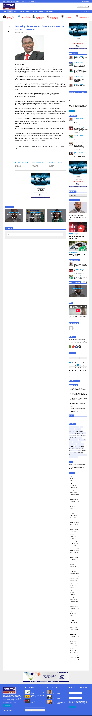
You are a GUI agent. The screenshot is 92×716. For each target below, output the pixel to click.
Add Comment (9, 28)
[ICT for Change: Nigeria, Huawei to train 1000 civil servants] (49, 697)
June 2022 (72, 587)
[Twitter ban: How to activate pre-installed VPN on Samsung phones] (27, 692)
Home (4, 1)
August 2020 (73, 638)
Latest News (11, 212)
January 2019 (73, 655)
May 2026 (72, 483)
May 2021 (72, 617)
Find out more (7, 705)
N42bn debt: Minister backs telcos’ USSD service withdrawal (22, 163)
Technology (21, 11)
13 (78, 365)
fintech (76, 437)
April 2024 (72, 538)
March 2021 (72, 622)
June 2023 (72, 562)
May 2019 (72, 648)
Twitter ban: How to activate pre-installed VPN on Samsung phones (37, 692)
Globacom (71, 439)
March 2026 (72, 487)
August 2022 (73, 583)
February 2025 (73, 517)
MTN (76, 446)
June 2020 (72, 643)
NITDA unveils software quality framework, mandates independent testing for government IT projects (80, 146)
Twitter (76, 456)
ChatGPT (81, 431)
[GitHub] (79, 346)
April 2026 (72, 485)
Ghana (80, 437)
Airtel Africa (71, 429)
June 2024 (72, 534)
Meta (74, 442)
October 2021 (73, 606)
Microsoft (79, 442)
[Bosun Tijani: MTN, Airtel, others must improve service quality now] (48, 16)
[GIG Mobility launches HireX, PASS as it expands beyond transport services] (62, 16)
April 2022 (72, 592)
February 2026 (73, 490)
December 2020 (73, 629)
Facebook (71, 437)
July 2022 (72, 585)
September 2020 (73, 636)
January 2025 (73, 520)
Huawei (80, 439)
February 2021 (73, 624)
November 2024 (73, 522)
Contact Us (18, 1)
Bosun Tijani (71, 431)
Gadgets (15, 11)
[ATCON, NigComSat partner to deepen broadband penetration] (49, 702)
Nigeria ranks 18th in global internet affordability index (59, 691)
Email (70, 100)
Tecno (75, 454)
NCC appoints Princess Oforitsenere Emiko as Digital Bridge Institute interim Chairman (25, 17)
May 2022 (72, 590)
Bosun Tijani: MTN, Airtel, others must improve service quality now (54, 16)
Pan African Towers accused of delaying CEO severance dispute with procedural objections (40, 17)
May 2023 (72, 564)
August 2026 (73, 475)
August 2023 (73, 557)
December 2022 (73, 573)
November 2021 (73, 604)
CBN (77, 431)
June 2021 (72, 615)
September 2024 (73, 527)
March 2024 (72, 541)
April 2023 (72, 566)
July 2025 (72, 506)
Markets (41, 11)
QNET (70, 452)
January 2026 (73, 492)
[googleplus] (73, 346)
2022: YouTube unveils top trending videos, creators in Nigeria (37, 701)
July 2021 (72, 613)
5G (69, 427)
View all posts (78, 332)
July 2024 (72, 531)
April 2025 (72, 513)
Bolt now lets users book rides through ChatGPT (80, 137)
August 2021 (73, 610)
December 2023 (73, 548)
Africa (78, 427)
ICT (84, 439)
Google (76, 439)
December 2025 (73, 494)
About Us (8, 1)
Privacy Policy (23, 1)
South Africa (80, 452)
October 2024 (73, 524)
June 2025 (72, 508)
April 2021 (72, 620)
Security (74, 452)
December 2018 (73, 657)
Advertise (13, 1)
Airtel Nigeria (77, 429)
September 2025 (73, 501)
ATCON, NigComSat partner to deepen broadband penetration (59, 701)
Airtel (81, 427)
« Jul (69, 376)
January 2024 (73, 545)
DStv (78, 435)
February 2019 (73, 652)
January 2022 (73, 599)
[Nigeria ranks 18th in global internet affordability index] (49, 692)
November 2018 (73, 659)
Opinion (46, 11)
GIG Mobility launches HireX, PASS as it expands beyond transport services (69, 16)
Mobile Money (80, 444)
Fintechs (75, 152)
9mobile (73, 427)
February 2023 (73, 571)
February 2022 (73, 597)
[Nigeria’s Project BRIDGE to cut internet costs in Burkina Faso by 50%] (77, 16)
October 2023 (73, 552)
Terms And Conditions (32, 1)
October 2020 (73, 634)
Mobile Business (72, 444)
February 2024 (73, 543)
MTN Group (81, 446)
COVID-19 (71, 433)
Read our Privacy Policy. (81, 107)
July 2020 (72, 641)
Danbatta (83, 433)
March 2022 (72, 594)
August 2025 (73, 503)
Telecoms (10, 11)
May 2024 (72, 536)
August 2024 (73, 529)
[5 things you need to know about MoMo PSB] (27, 696)
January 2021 (73, 627)
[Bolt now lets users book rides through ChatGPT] (71, 136)
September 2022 (73, 580)
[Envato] (70, 346)
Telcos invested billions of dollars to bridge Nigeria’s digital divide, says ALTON (11, 16)
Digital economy (72, 435)
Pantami (84, 450)
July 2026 (72, 478)
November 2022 (73, 576)
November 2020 (73, 631)
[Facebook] (76, 346)
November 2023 (73, 550)
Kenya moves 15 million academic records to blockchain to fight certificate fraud (81, 129)
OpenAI (79, 450)
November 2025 (73, 496)
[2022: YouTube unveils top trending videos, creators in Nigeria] (27, 700)
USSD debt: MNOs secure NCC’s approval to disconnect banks (55, 163)
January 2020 (73, 645)
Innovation (35, 11)
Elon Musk (83, 435)
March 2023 (72, 569)
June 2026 (72, 480)
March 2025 (72, 515)
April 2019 (72, 650)
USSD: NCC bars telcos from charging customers (38, 163)
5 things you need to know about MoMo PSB (38, 696)
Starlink (70, 454)
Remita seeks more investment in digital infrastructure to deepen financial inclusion (80, 155)
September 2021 (73, 608)
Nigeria (70, 450)
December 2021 (73, 601)
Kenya (70, 442)
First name (71, 95)
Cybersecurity (77, 433)
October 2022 (73, 578)
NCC (83, 448)
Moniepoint (71, 446)
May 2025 (72, 510)
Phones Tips (28, 11)
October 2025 (73, 499)
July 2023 (72, 559)
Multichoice (78, 448)
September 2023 (73, 555)
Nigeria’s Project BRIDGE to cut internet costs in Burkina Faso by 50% (83, 16)
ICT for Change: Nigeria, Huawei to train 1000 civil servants (60, 696)
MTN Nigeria (71, 448)
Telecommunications (82, 454)
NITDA (75, 450)
